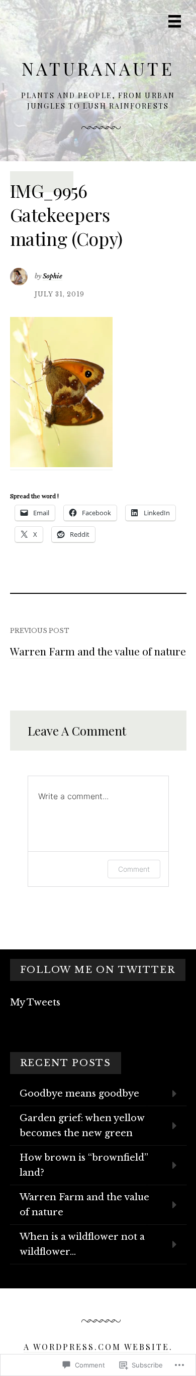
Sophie (52, 276)
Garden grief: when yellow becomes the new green (82, 1126)
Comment (134, 869)
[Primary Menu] (174, 21)
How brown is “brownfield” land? (84, 1165)
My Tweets (35, 1002)
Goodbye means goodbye (79, 1093)
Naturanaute (98, 68)
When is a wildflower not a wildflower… (82, 1244)
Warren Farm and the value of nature (98, 651)
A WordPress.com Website (96, 1346)
